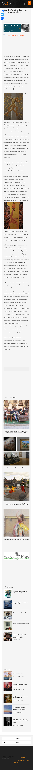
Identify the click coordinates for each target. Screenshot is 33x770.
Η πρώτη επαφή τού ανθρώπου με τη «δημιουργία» (16, 467)
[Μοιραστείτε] (2, 18)
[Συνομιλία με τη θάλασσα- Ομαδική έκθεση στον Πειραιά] (8, 709)
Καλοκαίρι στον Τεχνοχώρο (19, 673)
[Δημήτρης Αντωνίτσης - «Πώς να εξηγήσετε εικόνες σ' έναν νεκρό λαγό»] (8, 721)
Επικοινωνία (21, 760)
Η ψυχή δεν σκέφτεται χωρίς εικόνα (21, 623)
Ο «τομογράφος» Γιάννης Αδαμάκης (21, 612)
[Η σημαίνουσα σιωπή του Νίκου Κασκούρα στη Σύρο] (8, 698)
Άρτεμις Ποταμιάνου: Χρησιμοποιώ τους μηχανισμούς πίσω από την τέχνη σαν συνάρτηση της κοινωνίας (16, 503)
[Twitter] (2, 14)
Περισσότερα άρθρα (9, 31)
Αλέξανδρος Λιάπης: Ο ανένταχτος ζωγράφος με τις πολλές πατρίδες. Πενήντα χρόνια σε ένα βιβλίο (16, 431)
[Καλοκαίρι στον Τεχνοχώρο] (8, 675)
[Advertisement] (18, 19)
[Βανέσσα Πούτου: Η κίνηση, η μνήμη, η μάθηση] (8, 686)
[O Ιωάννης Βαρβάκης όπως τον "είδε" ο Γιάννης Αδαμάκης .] (8, 593)
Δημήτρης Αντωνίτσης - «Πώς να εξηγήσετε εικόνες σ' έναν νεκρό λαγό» (20, 720)
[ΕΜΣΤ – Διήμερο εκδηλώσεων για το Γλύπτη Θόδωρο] (8, 604)
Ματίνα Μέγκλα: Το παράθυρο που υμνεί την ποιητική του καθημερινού (16, 540)
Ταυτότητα (23, 757)
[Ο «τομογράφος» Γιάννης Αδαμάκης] (8, 615)
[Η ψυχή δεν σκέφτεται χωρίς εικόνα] (8, 625)
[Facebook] (2, 11)
